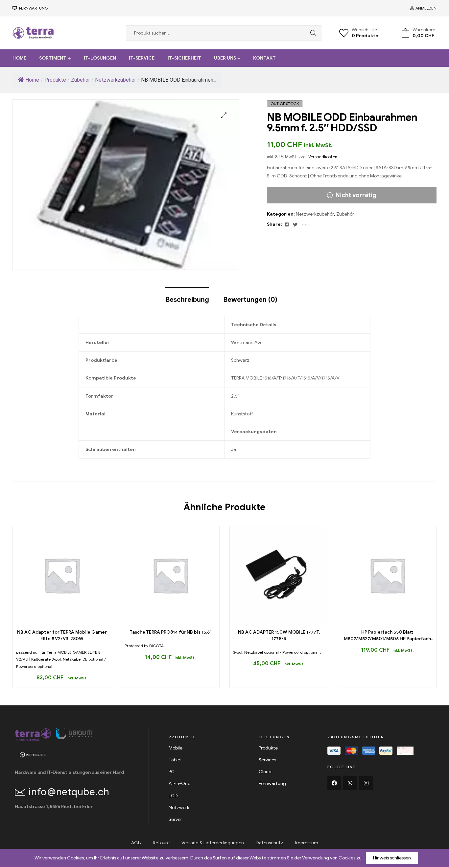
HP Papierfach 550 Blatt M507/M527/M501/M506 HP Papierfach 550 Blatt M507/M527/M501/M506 (387, 635)
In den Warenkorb (54, 621)
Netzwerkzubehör (315, 214)
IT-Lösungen (100, 58)
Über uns (225, 58)
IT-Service (141, 58)
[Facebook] (334, 783)
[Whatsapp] (350, 783)
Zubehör (345, 214)
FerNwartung (32, 8)
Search (311, 33)
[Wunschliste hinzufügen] (69, 621)
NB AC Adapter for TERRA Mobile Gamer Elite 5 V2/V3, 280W (62, 635)
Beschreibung (187, 300)
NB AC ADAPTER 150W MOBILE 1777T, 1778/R (279, 635)
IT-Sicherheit (184, 58)
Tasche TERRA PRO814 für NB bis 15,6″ (170, 632)
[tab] (187, 296)
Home (19, 58)
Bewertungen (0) (250, 300)
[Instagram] (366, 783)
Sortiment (52, 58)
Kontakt (264, 58)
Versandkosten (322, 157)
